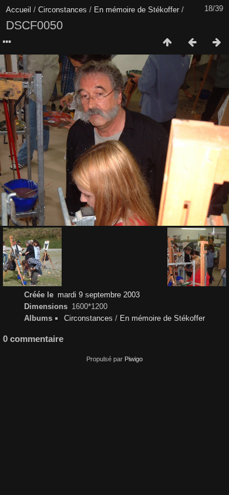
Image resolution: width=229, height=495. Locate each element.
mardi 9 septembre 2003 (99, 294)
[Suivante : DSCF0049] (216, 43)
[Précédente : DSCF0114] (192, 43)
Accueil (18, 9)
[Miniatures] (167, 43)
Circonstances (62, 9)
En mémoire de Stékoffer (136, 9)
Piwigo (133, 358)
